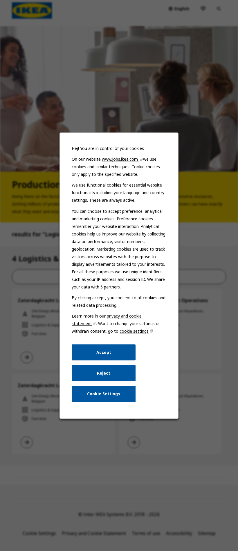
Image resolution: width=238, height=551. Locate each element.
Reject (103, 372)
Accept (103, 352)
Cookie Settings (103, 393)
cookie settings (134, 331)
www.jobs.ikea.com (120, 159)
